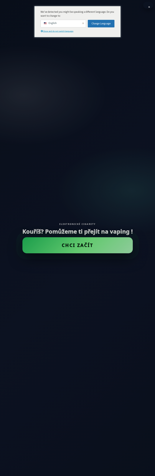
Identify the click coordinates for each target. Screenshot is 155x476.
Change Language (101, 23)
